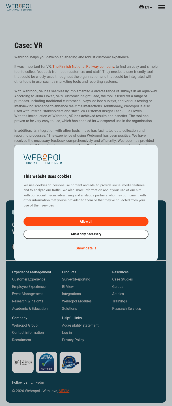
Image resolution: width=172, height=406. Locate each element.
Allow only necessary (86, 234)
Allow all (86, 221)
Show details (86, 248)
